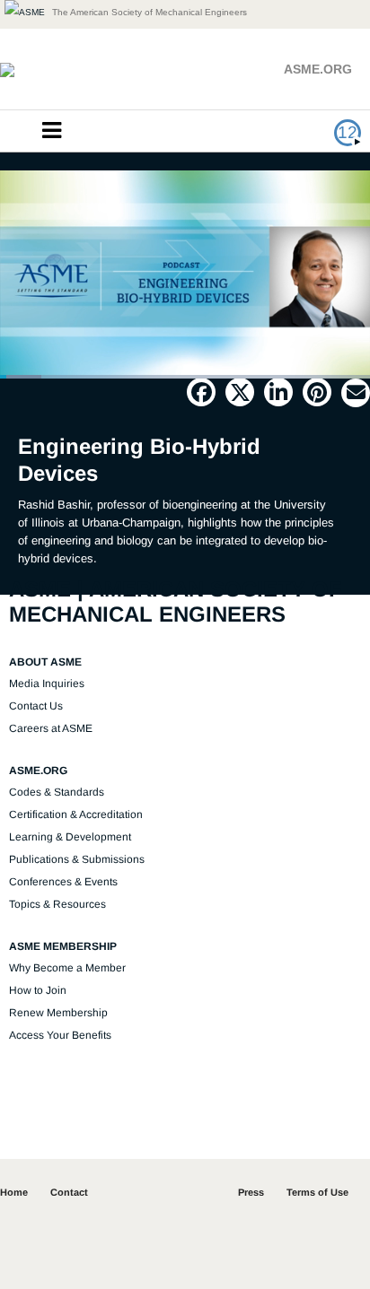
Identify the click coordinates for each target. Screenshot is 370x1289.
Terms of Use (317, 1192)
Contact (69, 1192)
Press (251, 1192)
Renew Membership (58, 1012)
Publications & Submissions (77, 859)
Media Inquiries (46, 683)
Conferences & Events (63, 881)
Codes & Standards (56, 792)
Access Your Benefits (60, 1035)
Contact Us (36, 706)
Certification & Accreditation (76, 814)
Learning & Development (70, 837)
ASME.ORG (318, 69)
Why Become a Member (67, 968)
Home (14, 1192)
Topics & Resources (57, 904)
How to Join (37, 990)
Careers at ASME (50, 728)
